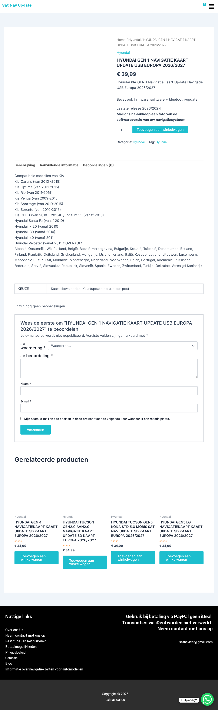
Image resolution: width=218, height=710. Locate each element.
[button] (211, 6)
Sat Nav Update (17, 5)
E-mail (25, 401)
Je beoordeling (36, 355)
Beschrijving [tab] (24, 165)
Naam (25, 383)
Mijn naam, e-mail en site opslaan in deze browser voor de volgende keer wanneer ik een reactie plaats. (97, 419)
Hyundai (134, 40)
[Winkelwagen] (203, 6)
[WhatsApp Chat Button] (207, 699)
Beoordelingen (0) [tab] (98, 165)
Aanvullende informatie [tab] (59, 165)
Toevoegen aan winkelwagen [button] (33, 558)
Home (121, 40)
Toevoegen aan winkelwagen (160, 129)
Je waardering (33, 345)
